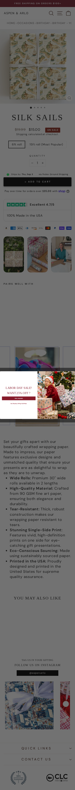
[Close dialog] (73, 373)
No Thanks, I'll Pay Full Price (19, 403)
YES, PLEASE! (19, 398)
